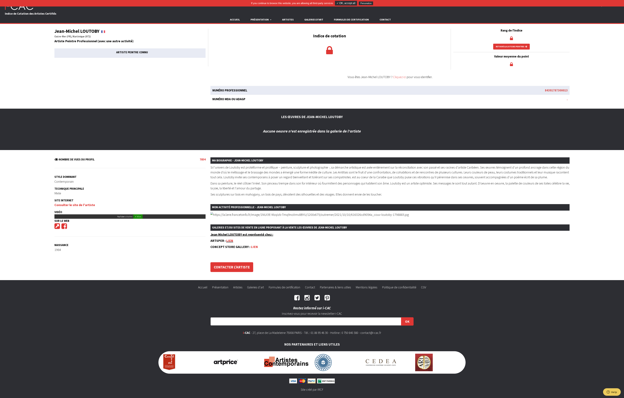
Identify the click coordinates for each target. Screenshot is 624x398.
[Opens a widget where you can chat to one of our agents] (612, 392)
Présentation (220, 287)
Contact (385, 19)
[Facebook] (64, 227)
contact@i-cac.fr (370, 333)
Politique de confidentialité (399, 287)
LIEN (229, 241)
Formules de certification (351, 19)
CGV (423, 287)
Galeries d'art (313, 19)
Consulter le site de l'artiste (74, 205)
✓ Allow (138, 216)
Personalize (365, 3)
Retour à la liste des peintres (510, 46)
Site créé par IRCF (312, 390)
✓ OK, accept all (346, 3)
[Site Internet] (57, 227)
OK (407, 321)
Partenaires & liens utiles (335, 287)
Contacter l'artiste (232, 267)
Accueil (235, 19)
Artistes (288, 19)
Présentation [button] (260, 19)
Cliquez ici (399, 77)
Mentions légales (366, 287)
